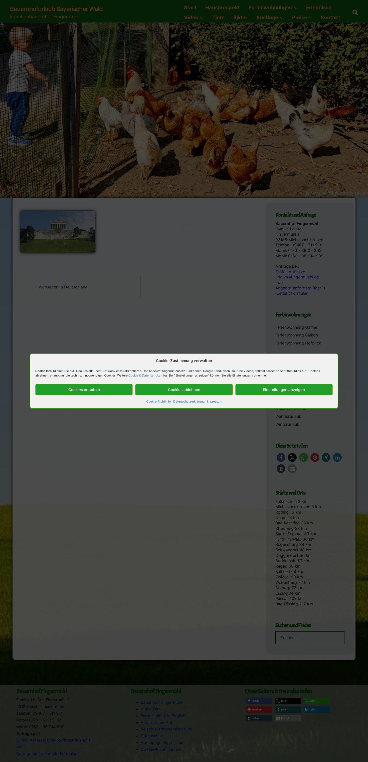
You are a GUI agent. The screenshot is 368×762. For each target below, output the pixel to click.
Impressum (214, 401)
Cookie (133, 375)
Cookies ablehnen (184, 389)
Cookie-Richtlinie (158, 401)
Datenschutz (151, 375)
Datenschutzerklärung (189, 401)
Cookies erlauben (84, 389)
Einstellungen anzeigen (284, 389)
